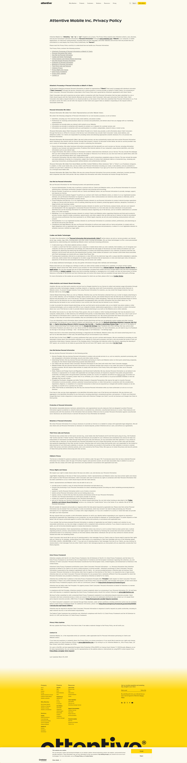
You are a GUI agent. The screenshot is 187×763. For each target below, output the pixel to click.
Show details (55, 760)
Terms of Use (121, 374)
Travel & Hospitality (45, 722)
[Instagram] (124, 703)
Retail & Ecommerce (45, 717)
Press (42, 689)
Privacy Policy (79, 756)
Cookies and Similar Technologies (62, 57)
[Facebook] (129, 703)
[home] (53, 3)
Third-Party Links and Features (61, 66)
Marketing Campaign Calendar (74, 705)
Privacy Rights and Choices (60, 70)
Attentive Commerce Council (47, 694)
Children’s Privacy (57, 68)
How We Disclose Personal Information (63, 60)
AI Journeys (59, 703)
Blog (69, 691)
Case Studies (71, 701)
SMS (58, 689)
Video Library (71, 692)
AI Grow (58, 701)
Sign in (134, 3)
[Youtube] (132, 703)
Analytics (58, 714)
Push (58, 694)
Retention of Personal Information (62, 64)
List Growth (59, 707)
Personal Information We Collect (62, 53)
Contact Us (55, 75)
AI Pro (58, 700)
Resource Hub (71, 689)
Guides (69, 696)
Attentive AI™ (59, 698)
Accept (141, 751)
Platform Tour (71, 724)
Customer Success (72, 710)
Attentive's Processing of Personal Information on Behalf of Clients (72, 51)
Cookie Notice (89, 756)
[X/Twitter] (127, 703)
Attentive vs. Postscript (45, 706)
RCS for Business (60, 692)
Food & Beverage (44, 719)
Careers (42, 691)
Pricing (114, 3)
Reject (141, 755)
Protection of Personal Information (62, 62)
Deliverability (59, 712)
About (42, 687)
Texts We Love (71, 703)
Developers (43, 730)
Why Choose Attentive (45, 704)
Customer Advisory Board (46, 696)
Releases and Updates (73, 722)
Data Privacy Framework (59, 71)
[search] (130, 3)
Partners (42, 728)
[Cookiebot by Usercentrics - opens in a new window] (42, 760)
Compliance (59, 716)
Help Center (70, 711)
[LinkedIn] (121, 703)
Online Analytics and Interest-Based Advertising (66, 59)
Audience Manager (61, 718)
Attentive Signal (60, 711)
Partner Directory (72, 713)
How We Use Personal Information (62, 55)
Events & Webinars (72, 694)
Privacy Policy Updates (59, 73)
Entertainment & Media (46, 720)
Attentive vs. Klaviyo (45, 707)
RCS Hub (70, 720)
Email (58, 691)
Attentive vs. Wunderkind (46, 709)
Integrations (59, 709)
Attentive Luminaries (45, 698)
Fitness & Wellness (45, 724)
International (43, 731)
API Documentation (72, 715)
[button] (73, 3)
